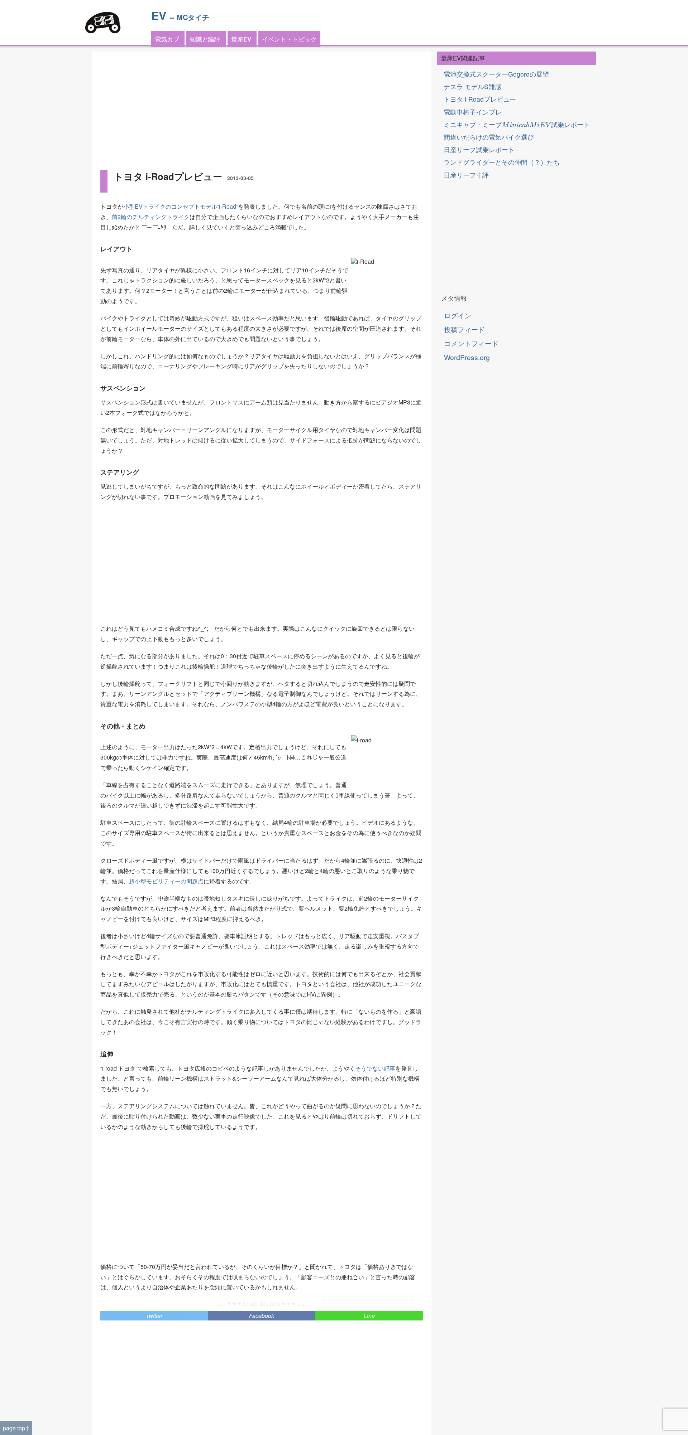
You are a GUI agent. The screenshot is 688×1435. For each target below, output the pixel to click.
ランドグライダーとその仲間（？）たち (502, 161)
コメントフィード (471, 343)
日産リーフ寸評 (466, 174)
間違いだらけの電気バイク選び (489, 136)
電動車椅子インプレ (473, 111)
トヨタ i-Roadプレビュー (480, 98)
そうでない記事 (375, 1068)
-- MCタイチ (189, 17)
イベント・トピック (289, 39)
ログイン (457, 315)
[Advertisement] (261, 110)
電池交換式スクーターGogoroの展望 (496, 73)
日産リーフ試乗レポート (479, 149)
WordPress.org (467, 357)
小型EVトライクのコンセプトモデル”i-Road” (180, 206)
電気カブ (167, 39)
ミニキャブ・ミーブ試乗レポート (517, 124)
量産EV (241, 39)
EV (158, 15)
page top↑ (16, 1428)
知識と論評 (205, 39)
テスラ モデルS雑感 (472, 86)
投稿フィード (464, 329)
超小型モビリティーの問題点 (166, 881)
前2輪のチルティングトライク (151, 217)
